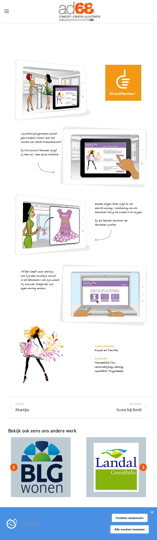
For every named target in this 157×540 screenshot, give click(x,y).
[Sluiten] (152, 512)
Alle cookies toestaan (129, 529)
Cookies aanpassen (130, 518)
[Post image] (40, 467)
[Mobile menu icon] (6, 11)
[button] (14, 467)
